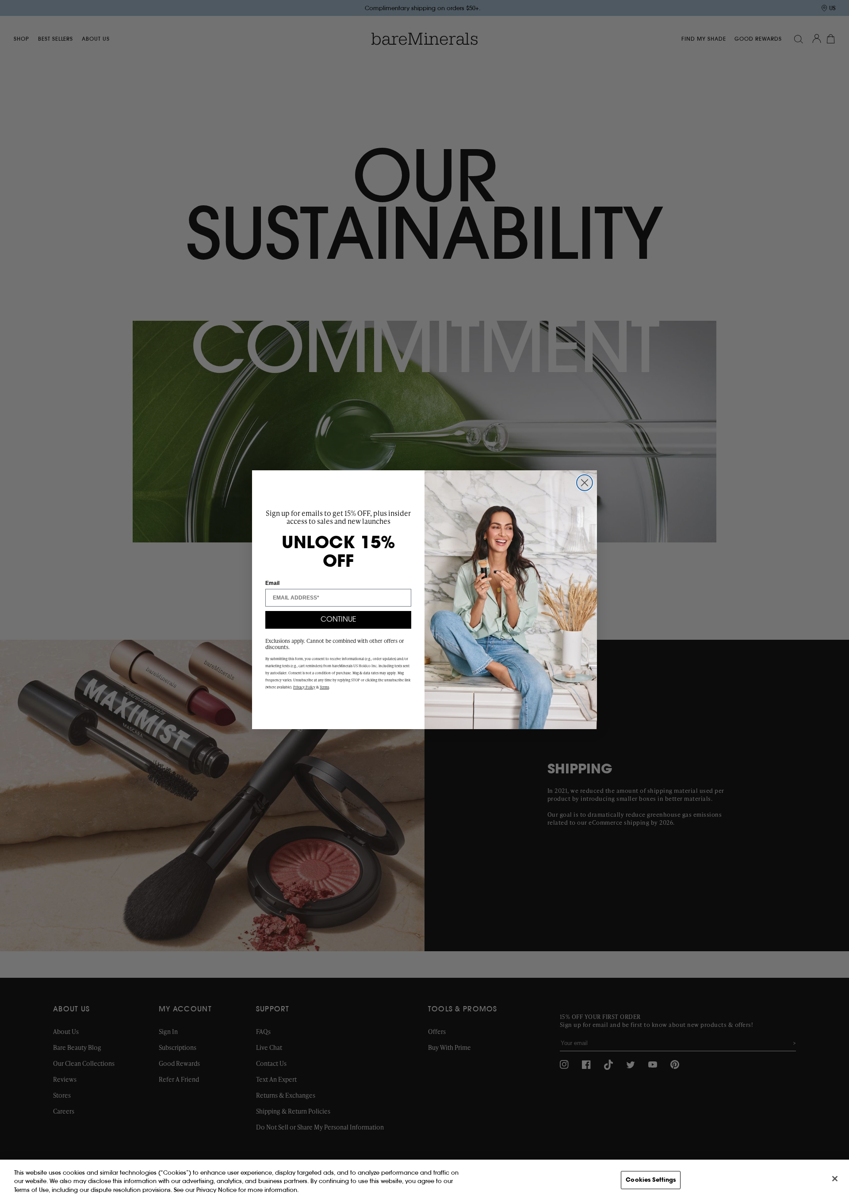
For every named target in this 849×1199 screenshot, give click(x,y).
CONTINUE (338, 619)
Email (272, 583)
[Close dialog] (585, 483)
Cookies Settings (651, 1180)
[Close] (835, 1178)
